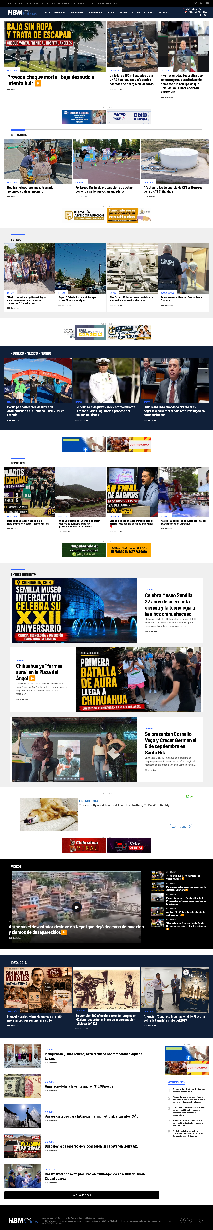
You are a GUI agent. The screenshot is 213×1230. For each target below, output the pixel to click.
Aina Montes (81, 196)
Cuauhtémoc (95, 12)
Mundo (28, 3)
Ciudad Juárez (77, 12)
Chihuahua (59, 12)
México (18, 3)
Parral (124, 12)
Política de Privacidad (70, 1218)
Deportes (38, 3)
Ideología (50, 3)
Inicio (47, 12)
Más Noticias (82, 1195)
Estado (136, 12)
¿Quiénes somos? (49, 1218)
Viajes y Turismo (86, 3)
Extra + (163, 12)
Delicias (111, 12)
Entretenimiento (66, 3)
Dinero (9, 3)
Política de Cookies (93, 1218)
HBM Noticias (13, 89)
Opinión (148, 12)
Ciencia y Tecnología (107, 3)
